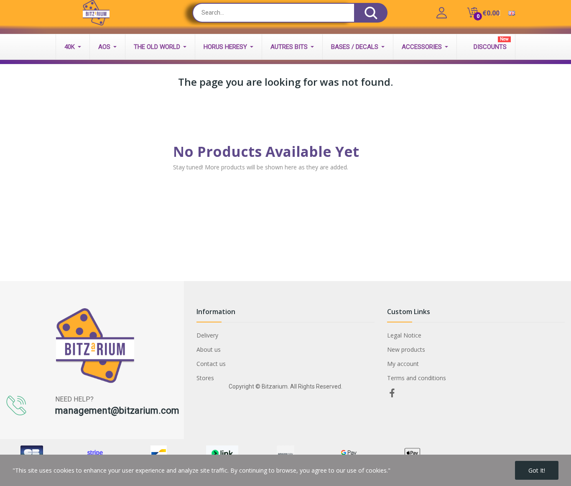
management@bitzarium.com (117, 410)
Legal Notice (404, 335)
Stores (205, 378)
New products (406, 349)
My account (403, 364)
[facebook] (392, 393)
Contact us (211, 364)
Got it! (536, 470)
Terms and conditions (416, 378)
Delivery (207, 335)
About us (208, 349)
